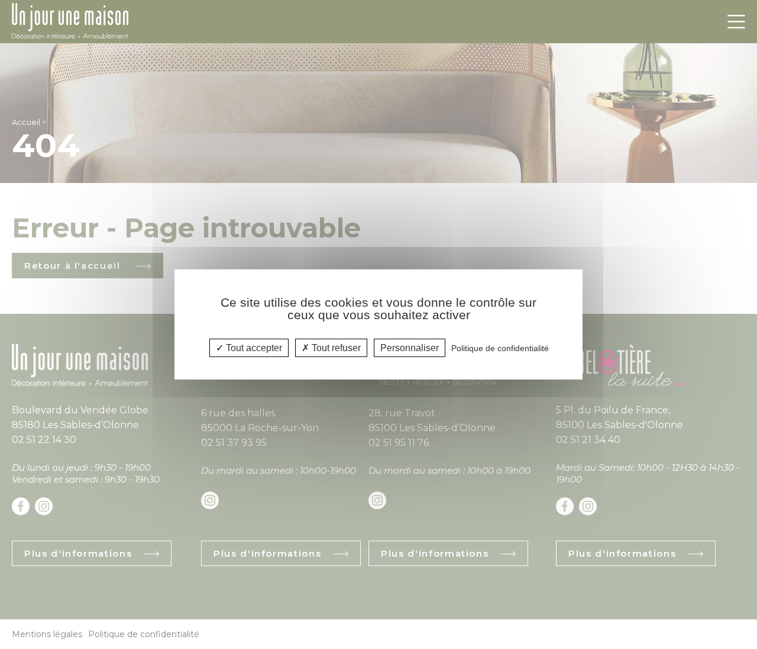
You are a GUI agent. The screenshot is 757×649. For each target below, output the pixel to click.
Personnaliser (409, 348)
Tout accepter (253, 348)
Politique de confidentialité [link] (500, 348)
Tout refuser (335, 348)
